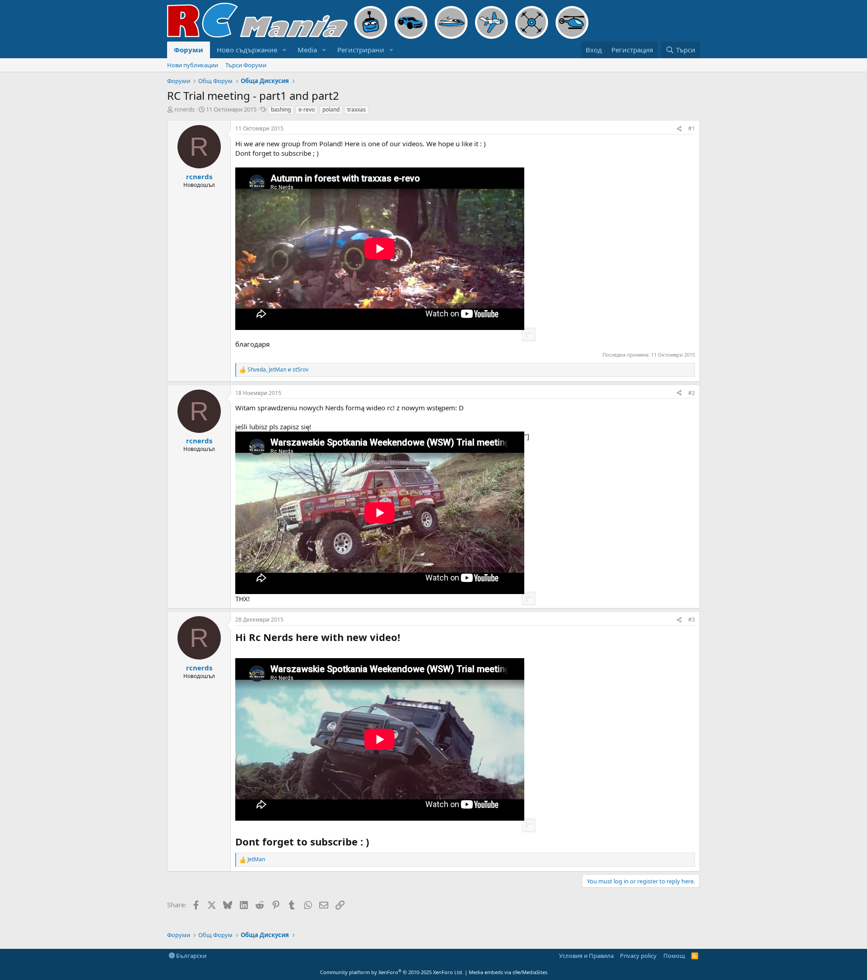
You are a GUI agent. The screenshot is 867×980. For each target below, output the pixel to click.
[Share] (679, 129)
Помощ (674, 956)
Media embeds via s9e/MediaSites (508, 972)
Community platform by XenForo (391, 972)
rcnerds (184, 109)
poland (331, 109)
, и (277, 369)
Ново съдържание (247, 49)
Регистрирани (360, 49)
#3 (691, 619)
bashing (281, 109)
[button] (284, 50)
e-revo (306, 109)
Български (190, 956)
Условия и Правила (586, 956)
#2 (691, 393)
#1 (691, 128)
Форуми (188, 49)
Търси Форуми (245, 65)
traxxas (356, 109)
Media (307, 49)
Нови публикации (192, 65)
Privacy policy (638, 956)
